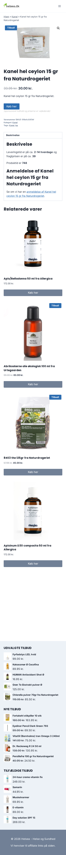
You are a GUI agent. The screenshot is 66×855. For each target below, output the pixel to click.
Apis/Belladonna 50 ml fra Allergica (28, 278)
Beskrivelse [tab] (12, 135)
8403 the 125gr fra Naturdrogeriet (27, 458)
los (16, 125)
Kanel (15, 16)
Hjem (6, 16)
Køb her (11, 106)
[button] (58, 28)
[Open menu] (59, 6)
